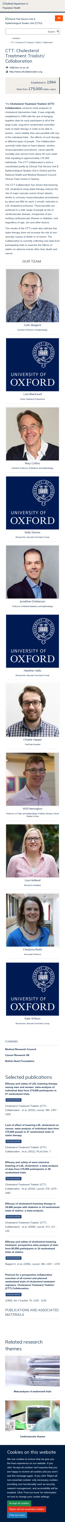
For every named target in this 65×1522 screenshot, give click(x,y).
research (16, 38)
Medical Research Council (20, 1049)
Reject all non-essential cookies (26, 1509)
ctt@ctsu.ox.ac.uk (19, 67)
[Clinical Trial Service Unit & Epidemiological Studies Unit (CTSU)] (27, 20)
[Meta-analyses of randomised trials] (32, 1371)
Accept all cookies (19, 1503)
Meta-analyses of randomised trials (32, 1391)
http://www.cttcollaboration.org (25, 71)
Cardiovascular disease (32, 1436)
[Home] (8, 38)
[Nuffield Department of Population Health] (20, 6)
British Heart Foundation (19, 1061)
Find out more (17, 1515)
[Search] (58, 31)
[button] (59, 18)
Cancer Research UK (17, 1055)
